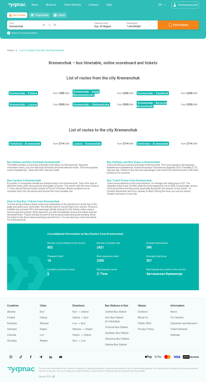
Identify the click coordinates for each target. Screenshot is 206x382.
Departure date (101, 23)
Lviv (42, 334)
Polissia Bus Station (116, 327)
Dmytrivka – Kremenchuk (152, 143)
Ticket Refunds (72, 4)
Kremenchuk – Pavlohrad (152, 93)
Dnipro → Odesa (81, 334)
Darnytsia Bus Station (117, 338)
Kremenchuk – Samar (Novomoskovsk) (86, 93)
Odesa (43, 317)
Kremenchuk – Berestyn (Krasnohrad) (152, 104)
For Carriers (177, 317)
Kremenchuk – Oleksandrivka (91, 104)
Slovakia (12, 340)
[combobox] (141, 25)
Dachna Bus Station (116, 344)
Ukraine (11, 311)
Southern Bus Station (117, 332)
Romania (12, 323)
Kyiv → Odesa (80, 311)
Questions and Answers (183, 323)
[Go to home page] (16, 5)
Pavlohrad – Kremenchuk (24, 143)
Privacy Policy (146, 329)
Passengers (132, 23)
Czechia (11, 334)
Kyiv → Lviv (79, 340)
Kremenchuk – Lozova (23, 104)
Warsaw (44, 323)
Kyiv (42, 311)
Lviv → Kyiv (79, 323)
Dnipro (43, 329)
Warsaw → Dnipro (82, 329)
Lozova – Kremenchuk (87, 143)
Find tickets (180, 25)
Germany (12, 329)
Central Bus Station (115, 311)
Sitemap (175, 334)
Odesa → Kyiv (80, 317)
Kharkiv (44, 340)
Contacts (94, 4)
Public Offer (144, 323)
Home (10, 50)
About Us (51, 4)
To (54, 25)
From (11, 23)
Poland (11, 317)
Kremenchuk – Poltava (23, 93)
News (35, 4)
